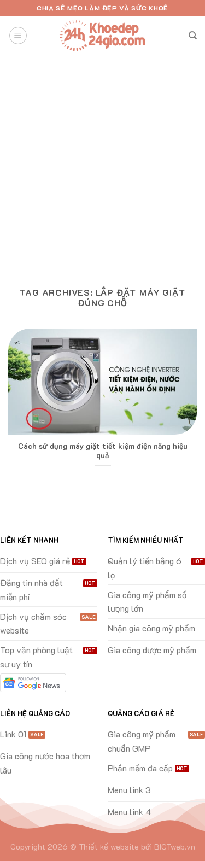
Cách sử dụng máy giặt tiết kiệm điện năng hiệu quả (103, 450)
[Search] (193, 35)
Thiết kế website (109, 846)
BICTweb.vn (174, 846)
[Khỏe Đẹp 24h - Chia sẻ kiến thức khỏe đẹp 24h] (102, 36)
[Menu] (18, 35)
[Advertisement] (102, 162)
